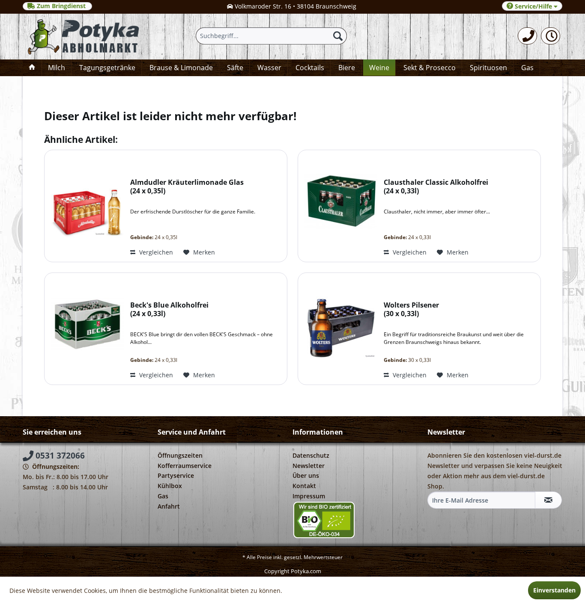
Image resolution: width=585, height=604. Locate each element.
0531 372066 (59, 455)
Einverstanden (554, 590)
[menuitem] (527, 35)
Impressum (308, 496)
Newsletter (308, 466)
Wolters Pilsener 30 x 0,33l (411, 309)
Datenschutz (310, 455)
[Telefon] (527, 35)
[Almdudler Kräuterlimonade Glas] (85, 206)
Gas (163, 496)
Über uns (305, 475)
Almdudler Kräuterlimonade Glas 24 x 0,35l (187, 186)
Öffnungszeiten (180, 455)
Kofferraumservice (185, 466)
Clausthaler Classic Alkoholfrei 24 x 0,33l (436, 186)
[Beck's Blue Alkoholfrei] (85, 328)
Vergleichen (155, 252)
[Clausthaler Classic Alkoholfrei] (338, 206)
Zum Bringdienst (61, 6)
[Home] (32, 67)
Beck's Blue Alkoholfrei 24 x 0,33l (169, 309)
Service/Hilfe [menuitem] (533, 6)
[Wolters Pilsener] (338, 328)
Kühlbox (170, 486)
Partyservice (176, 475)
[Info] (550, 35)
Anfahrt (169, 506)
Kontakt (304, 486)
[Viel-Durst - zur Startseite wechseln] (88, 37)
